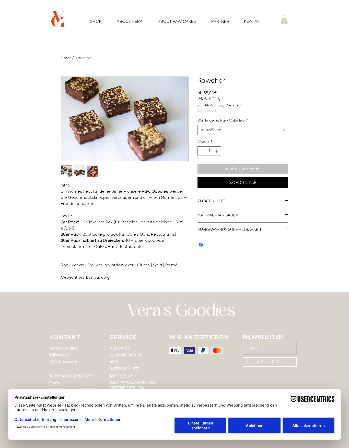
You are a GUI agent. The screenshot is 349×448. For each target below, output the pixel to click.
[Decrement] (201, 151)
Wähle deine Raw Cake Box (222, 120)
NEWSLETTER (263, 337)
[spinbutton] (209, 151)
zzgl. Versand (230, 105)
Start (66, 58)
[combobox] (242, 130)
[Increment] (217, 151)
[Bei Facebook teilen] (201, 245)
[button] (284, 19)
